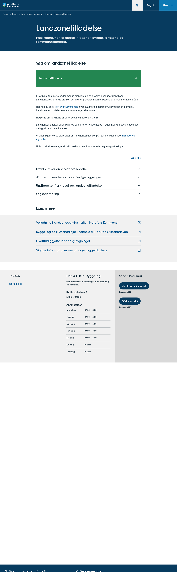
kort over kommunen (66, 106)
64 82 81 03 (15, 284)
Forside (6, 14)
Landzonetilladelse (62, 14)
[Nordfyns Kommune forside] (10, 5)
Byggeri (48, 14)
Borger (15, 14)
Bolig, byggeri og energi (31, 14)
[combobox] (137, 5)
